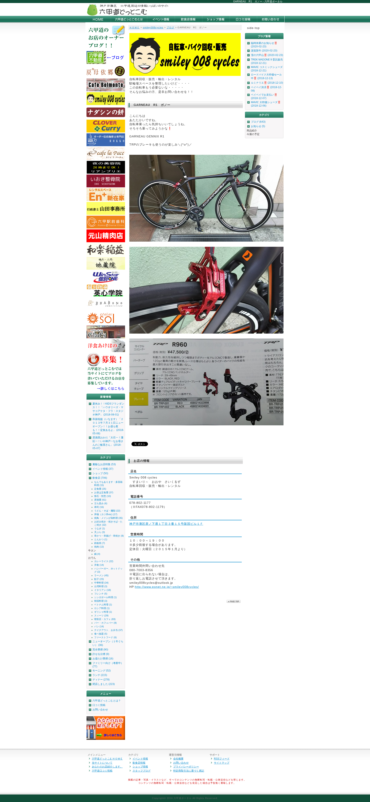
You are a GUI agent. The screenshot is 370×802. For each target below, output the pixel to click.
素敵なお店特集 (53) (104, 464)
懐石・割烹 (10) (102, 496)
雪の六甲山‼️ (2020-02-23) (267, 55)
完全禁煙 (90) (100, 649)
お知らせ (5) (258, 126)
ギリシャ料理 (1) (103, 612)
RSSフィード (222, 758)
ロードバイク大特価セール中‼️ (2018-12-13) (266, 76)
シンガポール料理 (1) (105, 597)
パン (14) (99, 626)
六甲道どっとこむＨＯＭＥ (107, 758)
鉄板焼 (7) (99, 543)
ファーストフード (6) (105, 637)
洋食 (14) (99, 565)
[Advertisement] (234, 9)
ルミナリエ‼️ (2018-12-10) (267, 82)
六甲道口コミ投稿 (102, 770)
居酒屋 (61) (100, 499)
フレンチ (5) (100, 593)
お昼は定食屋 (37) (103, 492)
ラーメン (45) (101, 575)
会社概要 (178, 758)
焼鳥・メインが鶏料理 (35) (108, 518)
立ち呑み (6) (100, 503)
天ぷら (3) (99, 532)
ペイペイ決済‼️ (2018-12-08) (266, 89)
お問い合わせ (100, 709)
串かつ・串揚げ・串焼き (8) (109, 535)
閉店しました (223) (103, 684)
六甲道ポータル (183, 798)
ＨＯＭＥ (134, 27)
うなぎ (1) (99, 528)
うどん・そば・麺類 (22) (107, 510)
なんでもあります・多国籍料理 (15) (108, 483)
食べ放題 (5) (100, 633)
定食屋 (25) (100, 489)
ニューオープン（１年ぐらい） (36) (107, 643)
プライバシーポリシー (186, 766)
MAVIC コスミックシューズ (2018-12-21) (267, 69)
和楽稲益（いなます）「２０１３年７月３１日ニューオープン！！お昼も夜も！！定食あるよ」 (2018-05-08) (108, 426)
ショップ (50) (100, 473)
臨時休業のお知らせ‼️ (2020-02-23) (264, 45)
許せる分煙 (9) (100, 654)
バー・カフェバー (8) (105, 622)
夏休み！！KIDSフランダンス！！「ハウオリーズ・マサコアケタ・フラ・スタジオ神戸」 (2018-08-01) (108, 409)
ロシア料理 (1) (102, 608)
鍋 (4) (97, 554)
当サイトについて (102, 762)
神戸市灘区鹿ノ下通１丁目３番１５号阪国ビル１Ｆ (166, 523)
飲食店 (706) (99, 477)
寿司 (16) (99, 507)
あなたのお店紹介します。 (107, 766)
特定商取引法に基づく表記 (188, 770)
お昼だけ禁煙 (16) (102, 658)
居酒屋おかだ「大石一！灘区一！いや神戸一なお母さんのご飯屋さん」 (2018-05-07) (107, 443)
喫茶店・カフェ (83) (105, 619)
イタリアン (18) (102, 590)
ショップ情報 (140, 766)
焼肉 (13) (99, 546)
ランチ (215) (99, 675)
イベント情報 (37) (102, 468)
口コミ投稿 (98, 705)
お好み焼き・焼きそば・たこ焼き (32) (108, 523)
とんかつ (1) (100, 539)
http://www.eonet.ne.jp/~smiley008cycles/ (167, 586)
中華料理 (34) (101, 582)
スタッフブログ (142, 770)
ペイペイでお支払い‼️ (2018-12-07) (264, 96)
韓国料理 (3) (100, 601)
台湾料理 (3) (100, 586)
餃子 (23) (99, 579)
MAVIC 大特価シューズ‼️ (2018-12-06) (266, 104)
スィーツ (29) (101, 615)
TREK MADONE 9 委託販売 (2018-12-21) (267, 61)
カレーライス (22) (103, 561)
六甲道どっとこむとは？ (106, 700)
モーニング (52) (101, 670)
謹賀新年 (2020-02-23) (264, 50)
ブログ (170, 27)
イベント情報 (140, 758)
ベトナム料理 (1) (103, 604)
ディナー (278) (101, 679)
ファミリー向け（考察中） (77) (107, 665)
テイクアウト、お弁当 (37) (108, 630)
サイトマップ (221, 762)
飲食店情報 (139, 762)
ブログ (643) (258, 121)
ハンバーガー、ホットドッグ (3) (108, 570)
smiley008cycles (153, 27)
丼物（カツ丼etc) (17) (105, 514)
